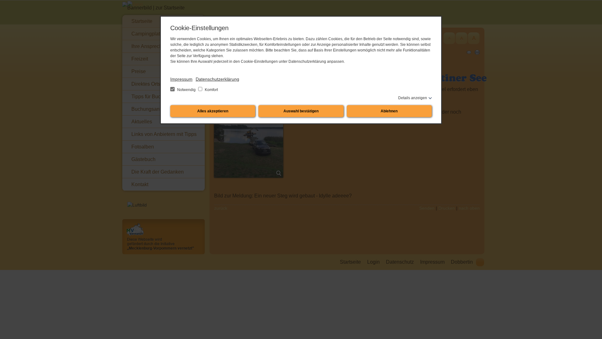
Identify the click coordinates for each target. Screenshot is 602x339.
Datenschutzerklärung (217, 79)
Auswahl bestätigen (301, 111)
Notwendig (186, 90)
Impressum (181, 79)
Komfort (211, 90)
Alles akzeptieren (212, 111)
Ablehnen (389, 111)
